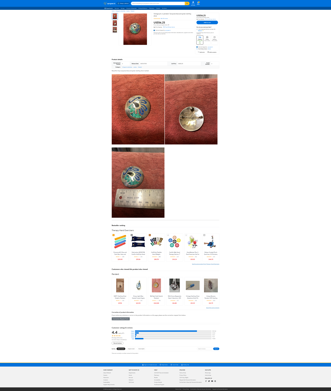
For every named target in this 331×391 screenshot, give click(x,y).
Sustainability (106, 382)
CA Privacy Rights (184, 377)
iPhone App (208, 373)
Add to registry (213, 52)
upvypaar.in (168, 30)
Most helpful (141, 349)
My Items (164, 8)
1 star (133, 338)
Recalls (156, 377)
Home (113, 11)
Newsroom (106, 377)
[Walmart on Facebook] (206, 381)
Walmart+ (131, 380)
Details (209, 48)
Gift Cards (131, 382)
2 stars (132, 336)
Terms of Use (183, 373)
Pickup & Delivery (143, 8)
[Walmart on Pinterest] (215, 381)
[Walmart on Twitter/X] (209, 381)
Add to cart (207, 22)
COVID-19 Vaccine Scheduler (161, 373)
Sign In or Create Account (150, 365)
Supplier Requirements (108, 384)
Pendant (132, 11)
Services (117, 8)
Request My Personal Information (188, 380)
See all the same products (212, 308)
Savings (122, 8)
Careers (158, 8)
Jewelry (128, 11)
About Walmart (107, 373)
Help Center (165, 365)
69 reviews (165, 18)
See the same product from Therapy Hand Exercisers (205, 264)
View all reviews (117, 343)
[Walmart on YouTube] (212, 381)
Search (216, 349)
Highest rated (131, 349)
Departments (109, 8)
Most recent (121, 349)
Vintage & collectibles (120, 11)
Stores (130, 375)
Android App (208, 375)
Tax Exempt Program (159, 384)
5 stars (132, 331)
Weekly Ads (186, 365)
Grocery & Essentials (131, 8)
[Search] (187, 3)
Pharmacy (151, 8)
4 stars (132, 333)
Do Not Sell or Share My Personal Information (191, 382)
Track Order (175, 365)
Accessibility (157, 380)
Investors (105, 380)
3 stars (132, 334)
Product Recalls (158, 382)
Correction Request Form (120, 319)
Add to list (202, 52)
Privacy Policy (183, 375)
